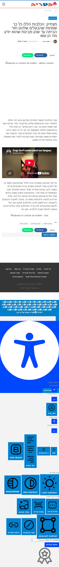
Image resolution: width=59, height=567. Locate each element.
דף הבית (47, 269)
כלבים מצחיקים (35, 223)
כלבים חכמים (48, 223)
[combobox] (29, 308)
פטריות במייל (28, 269)
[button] (57, 318)
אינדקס (9, 269)
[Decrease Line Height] (54, 430)
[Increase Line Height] (54, 421)
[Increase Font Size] (54, 389)
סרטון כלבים (24, 223)
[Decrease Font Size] (54, 399)
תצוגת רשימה (43, 273)
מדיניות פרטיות (28, 273)
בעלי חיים (52, 18)
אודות (39, 269)
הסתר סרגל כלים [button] (50, 390)
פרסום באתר (17, 277)
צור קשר (17, 269)
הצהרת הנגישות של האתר (36, 277)
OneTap (46, 385)
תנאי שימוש (15, 273)
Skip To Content (52, 540)
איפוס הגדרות (51, 545)
